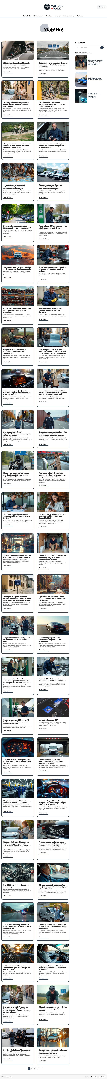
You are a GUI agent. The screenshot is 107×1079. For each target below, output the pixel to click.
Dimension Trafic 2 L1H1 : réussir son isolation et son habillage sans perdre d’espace (53, 557)
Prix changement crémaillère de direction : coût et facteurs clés (17, 556)
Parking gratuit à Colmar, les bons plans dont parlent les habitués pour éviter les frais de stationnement (16, 1009)
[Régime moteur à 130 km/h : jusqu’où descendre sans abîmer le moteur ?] (53, 953)
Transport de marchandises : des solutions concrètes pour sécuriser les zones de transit (53, 434)
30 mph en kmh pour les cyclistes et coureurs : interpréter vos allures (53, 1009)
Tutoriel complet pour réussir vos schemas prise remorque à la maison (53, 269)
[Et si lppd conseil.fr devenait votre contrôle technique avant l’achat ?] (18, 502)
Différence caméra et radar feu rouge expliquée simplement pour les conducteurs (53, 887)
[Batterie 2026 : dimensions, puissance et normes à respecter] (53, 666)
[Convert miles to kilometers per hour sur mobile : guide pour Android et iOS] (53, 502)
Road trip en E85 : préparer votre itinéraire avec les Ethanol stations (53, 228)
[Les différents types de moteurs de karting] (18, 872)
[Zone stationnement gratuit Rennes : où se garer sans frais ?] (18, 213)
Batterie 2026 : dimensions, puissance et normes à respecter (52, 680)
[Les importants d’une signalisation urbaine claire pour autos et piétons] (18, 419)
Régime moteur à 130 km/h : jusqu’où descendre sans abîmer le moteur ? (52, 967)
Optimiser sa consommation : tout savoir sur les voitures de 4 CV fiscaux (52, 598)
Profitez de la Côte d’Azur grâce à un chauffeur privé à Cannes (17, 1051)
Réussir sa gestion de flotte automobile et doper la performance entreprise (50, 187)
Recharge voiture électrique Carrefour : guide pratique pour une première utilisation (52, 475)
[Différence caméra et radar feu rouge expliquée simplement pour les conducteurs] (53, 872)
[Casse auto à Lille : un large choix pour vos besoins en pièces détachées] (18, 296)
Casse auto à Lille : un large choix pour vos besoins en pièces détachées (17, 310)
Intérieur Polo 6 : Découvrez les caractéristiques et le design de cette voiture (16, 967)
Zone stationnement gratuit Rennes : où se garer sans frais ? (17, 227)
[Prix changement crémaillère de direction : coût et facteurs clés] (18, 543)
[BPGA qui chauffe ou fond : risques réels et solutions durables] (53, 296)
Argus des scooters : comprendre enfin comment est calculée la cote (17, 639)
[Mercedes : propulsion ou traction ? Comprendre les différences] (53, 625)
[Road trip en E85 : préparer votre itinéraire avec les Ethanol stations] (53, 213)
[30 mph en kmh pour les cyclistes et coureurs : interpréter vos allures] (53, 994)
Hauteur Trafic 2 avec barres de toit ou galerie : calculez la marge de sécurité (52, 926)
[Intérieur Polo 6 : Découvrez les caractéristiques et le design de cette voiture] (18, 953)
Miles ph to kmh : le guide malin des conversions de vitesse (16, 64)
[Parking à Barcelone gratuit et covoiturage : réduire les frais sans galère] (18, 90)
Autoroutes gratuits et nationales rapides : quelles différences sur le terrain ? (53, 65)
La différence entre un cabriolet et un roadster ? (95, 78)
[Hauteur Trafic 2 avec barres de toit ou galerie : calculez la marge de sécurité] (53, 912)
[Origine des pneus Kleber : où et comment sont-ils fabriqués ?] (18, 788)
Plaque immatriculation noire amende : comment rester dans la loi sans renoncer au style (53, 844)
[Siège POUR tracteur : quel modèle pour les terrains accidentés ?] (18, 337)
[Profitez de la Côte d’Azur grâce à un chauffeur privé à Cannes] (18, 1037)
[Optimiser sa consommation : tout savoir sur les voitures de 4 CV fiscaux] (53, 584)
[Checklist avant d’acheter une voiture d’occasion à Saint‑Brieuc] (81, 96)
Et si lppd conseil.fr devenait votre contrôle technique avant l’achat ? (16, 516)
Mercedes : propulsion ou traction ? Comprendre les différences (50, 639)
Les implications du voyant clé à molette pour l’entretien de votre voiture (17, 761)
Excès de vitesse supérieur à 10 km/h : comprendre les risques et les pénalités (17, 926)
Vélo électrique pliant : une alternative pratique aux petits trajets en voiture (52, 104)
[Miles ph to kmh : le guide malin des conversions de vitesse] (18, 50)
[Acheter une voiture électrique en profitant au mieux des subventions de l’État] (53, 1037)
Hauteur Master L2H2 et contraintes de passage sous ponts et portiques (51, 761)
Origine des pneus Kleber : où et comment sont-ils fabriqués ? (16, 802)
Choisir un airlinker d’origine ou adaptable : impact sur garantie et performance (52, 145)
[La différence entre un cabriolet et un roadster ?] (81, 79)
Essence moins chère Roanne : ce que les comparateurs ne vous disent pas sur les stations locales (17, 681)
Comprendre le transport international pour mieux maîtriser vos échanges (14, 187)
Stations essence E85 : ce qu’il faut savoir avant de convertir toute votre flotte (16, 722)
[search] (99, 7)
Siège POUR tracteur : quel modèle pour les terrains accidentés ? (14, 351)
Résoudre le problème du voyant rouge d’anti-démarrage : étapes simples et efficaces (52, 802)
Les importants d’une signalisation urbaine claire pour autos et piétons (17, 434)
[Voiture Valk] (53, 7)
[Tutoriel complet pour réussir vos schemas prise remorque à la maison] (53, 255)
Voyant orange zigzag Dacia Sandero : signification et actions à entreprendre (17, 392)
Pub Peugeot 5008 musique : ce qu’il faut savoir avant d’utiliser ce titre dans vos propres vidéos (52, 351)
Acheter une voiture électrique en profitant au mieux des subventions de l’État (53, 1052)
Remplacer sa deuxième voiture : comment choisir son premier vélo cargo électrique (17, 145)
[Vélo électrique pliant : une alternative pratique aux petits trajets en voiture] (53, 90)
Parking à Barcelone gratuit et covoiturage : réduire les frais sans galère (16, 104)
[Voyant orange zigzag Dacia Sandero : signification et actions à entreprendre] (18, 378)
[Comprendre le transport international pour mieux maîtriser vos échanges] (18, 172)
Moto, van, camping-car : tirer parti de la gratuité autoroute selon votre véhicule (16, 475)
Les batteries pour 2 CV (48, 720)
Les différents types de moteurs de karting (16, 886)
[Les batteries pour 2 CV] (53, 707)
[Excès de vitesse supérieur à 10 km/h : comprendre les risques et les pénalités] (18, 912)
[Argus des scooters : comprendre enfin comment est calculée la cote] (18, 625)
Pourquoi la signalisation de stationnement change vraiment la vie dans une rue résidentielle (17, 598)
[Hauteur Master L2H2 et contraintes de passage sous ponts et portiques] (53, 747)
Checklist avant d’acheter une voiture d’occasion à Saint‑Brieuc (94, 95)
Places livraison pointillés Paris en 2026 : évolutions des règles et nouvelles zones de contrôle (53, 392)
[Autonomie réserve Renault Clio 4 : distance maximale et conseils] (18, 255)
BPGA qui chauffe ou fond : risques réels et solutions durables (50, 310)
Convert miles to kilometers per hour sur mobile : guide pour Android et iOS (52, 516)
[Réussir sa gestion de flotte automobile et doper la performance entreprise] (53, 172)
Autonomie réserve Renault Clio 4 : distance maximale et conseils (17, 268)
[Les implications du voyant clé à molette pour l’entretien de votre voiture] (18, 747)
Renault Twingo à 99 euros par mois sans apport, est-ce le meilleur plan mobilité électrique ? (17, 845)
